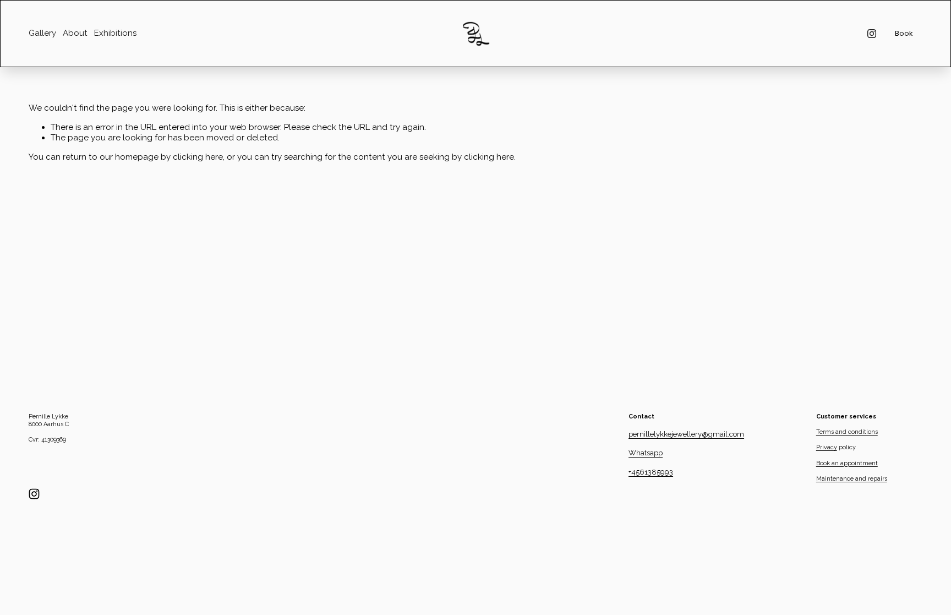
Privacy (826, 447)
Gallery (42, 33)
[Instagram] (871, 33)
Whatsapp (645, 453)
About (75, 33)
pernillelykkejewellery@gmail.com (686, 434)
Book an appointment (847, 463)
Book (904, 33)
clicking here (198, 157)
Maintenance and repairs (851, 478)
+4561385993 (650, 472)
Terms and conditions (847, 432)
